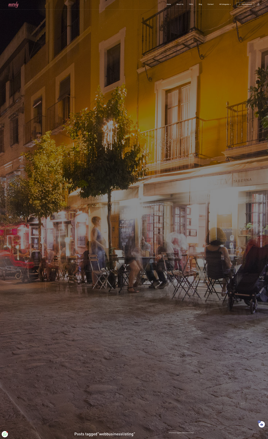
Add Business (246, 4)
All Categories (224, 4)
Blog (200, 4)
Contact (211, 4)
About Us (180, 4)
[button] (5, 434)
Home (169, 4)
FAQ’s (191, 4)
